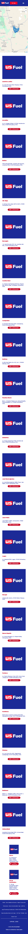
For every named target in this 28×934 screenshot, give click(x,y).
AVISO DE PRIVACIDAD (20, 909)
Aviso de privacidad (14, 926)
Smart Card (14, 916)
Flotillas (22, 913)
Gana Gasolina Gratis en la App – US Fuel (10, 913)
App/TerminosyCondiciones (8, 909)
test (26, 913)
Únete (3, 902)
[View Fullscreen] (2, 8)
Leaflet (26, 51)
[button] (23, 3)
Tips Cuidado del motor (11, 902)
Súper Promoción (21, 902)
